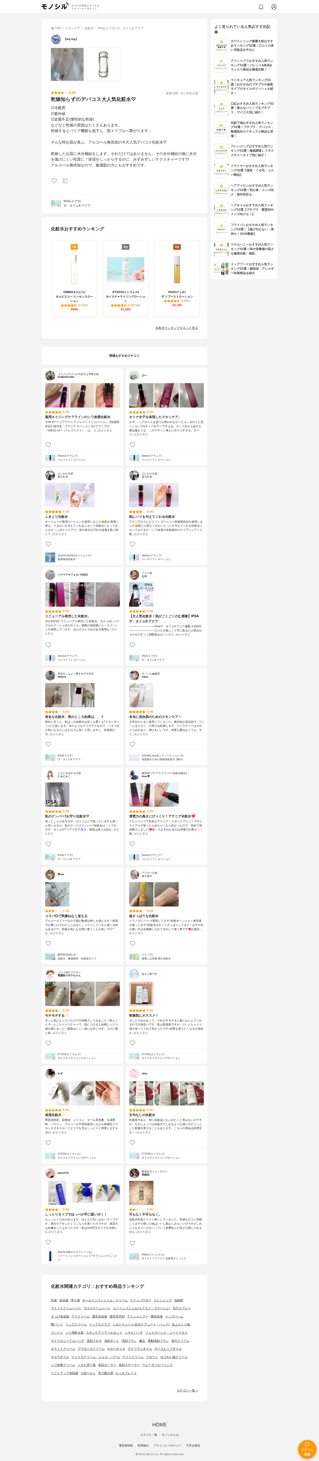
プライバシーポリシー (167, 1445)
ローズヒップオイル (168, 1349)
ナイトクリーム (133, 1357)
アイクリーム (80, 1316)
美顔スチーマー (129, 1365)
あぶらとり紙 (181, 1324)
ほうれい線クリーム (174, 1357)
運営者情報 (126, 1445)
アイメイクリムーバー (66, 1308)
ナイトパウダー (140, 1300)
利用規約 (143, 1445)
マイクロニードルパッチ (67, 1341)
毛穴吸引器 (105, 1373)
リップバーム (174, 1316)
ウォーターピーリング (157, 1365)
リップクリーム (76, 1324)
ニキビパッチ (134, 1332)
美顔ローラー (107, 1365)
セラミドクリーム (63, 1349)
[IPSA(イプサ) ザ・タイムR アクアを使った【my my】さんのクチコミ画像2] (103, 64)
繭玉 (142, 1341)
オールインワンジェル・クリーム (105, 1300)
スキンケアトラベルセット (104, 1332)
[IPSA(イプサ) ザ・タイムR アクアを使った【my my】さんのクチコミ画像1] (67, 64)
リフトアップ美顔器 (64, 1373)
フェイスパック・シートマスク (166, 1332)
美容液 (63, 1300)
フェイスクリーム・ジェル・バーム (95, 1357)
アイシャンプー (137, 1316)
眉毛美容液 (99, 1316)
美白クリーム (180, 1341)
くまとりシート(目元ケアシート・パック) (141, 1324)
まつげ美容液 (60, 1316)
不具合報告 (193, 1445)
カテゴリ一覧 (148, 1434)
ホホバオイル (116, 1349)
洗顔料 (178, 1300)
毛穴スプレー (182, 1308)
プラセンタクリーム (91, 1349)
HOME (159, 1425)
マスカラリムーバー (97, 1308)
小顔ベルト (88, 1373)
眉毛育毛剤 (117, 1316)
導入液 (75, 1300)
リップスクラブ (99, 1324)
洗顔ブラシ (129, 1341)
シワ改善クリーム (63, 1365)
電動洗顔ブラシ (158, 1341)
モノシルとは (170, 1434)
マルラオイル (60, 1357)
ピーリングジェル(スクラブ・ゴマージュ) (141, 1308)
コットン (57, 1332)
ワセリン (152, 1357)
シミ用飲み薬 (74, 1332)
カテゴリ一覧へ (187, 1390)
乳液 (54, 1300)
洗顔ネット (111, 1341)
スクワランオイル (140, 1349)
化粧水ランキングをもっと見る (177, 328)
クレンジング (163, 1300)
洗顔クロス (94, 1341)
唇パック (57, 1324)
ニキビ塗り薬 (87, 1365)
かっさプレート (126, 1373)
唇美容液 (157, 1316)
